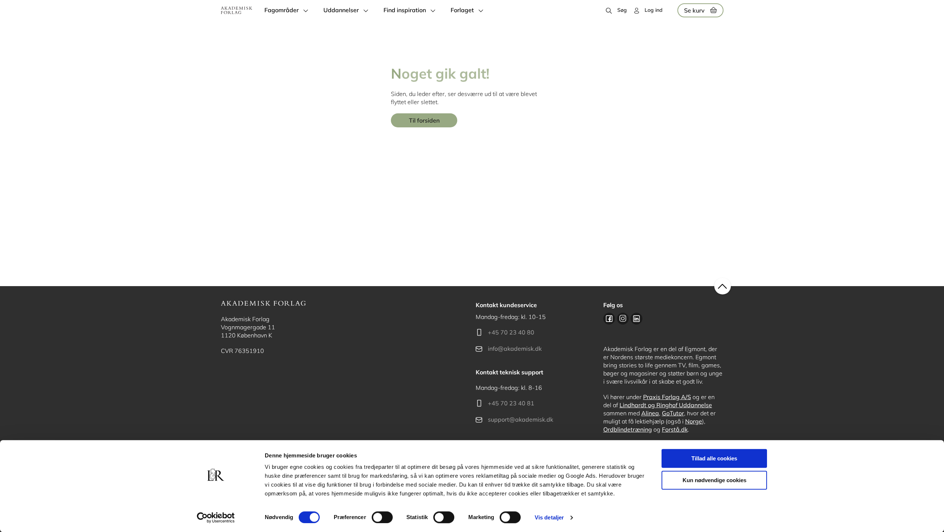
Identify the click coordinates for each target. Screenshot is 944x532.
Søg (622, 10)
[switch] (382, 517)
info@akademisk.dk (515, 348)
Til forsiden (424, 120)
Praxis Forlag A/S (667, 397)
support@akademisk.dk (520, 419)
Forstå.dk (675, 429)
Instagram (623, 319)
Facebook (609, 319)
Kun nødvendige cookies (714, 480)
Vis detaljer (549, 517)
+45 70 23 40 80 (511, 332)
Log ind (654, 10)
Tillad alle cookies (714, 458)
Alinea (650, 413)
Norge (693, 421)
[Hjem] (236, 10)
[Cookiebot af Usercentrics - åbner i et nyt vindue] (216, 517)
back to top (722, 286)
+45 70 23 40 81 (511, 403)
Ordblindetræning (627, 429)
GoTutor (673, 413)
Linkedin (636, 319)
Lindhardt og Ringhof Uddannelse (666, 405)
